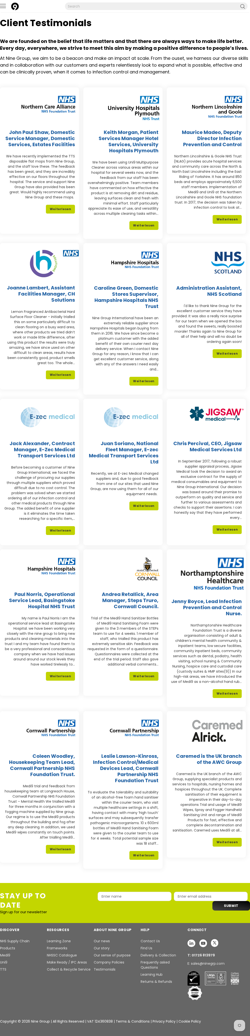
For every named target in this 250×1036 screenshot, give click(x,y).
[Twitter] (214, 943)
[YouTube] (203, 943)
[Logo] (15, 5)
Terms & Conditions (133, 1021)
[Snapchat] (192, 943)
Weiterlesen (60, 209)
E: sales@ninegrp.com (206, 963)
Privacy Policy (165, 1021)
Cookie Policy (189, 1021)
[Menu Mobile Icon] (3, 6)
